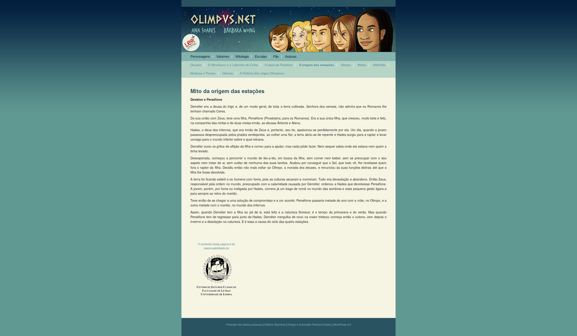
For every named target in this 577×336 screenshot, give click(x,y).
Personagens (200, 56)
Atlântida (379, 65)
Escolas (261, 56)
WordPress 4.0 (342, 324)
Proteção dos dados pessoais (244, 324)
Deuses (195, 65)
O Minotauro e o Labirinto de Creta (233, 65)
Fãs (276, 56)
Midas (362, 65)
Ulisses (346, 65)
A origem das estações (316, 65)
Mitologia (242, 56)
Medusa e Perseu (203, 73)
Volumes (222, 56)
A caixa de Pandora (278, 65)
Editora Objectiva (274, 324)
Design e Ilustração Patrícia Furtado (309, 324)
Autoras (291, 56)
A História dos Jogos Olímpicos (262, 73)
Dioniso (227, 73)
